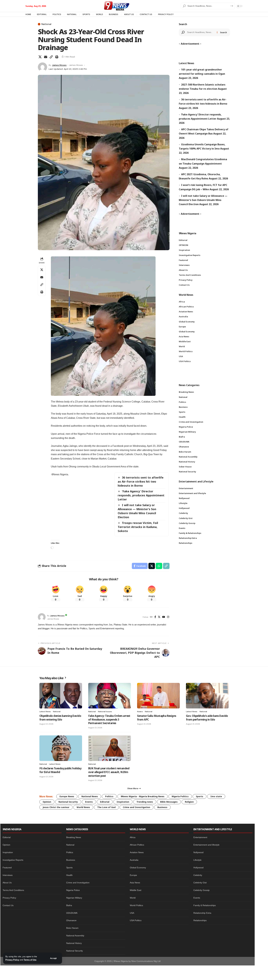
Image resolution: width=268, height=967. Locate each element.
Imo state (216, 796)
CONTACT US (146, 14)
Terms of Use (30, 960)
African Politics (137, 845)
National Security (68, 801)
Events (89, 801)
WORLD (99, 14)
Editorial (104, 801)
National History (74, 943)
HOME (28, 14)
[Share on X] (40, 56)
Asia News (135, 882)
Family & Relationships (204, 905)
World (133, 898)
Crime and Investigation (136, 807)
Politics (109, 796)
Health (69, 875)
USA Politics (135, 920)
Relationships (200, 920)
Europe (133, 875)
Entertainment (200, 837)
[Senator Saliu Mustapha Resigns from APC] (158, 695)
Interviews (8, 875)
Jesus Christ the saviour (56, 807)
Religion (189, 801)
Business (162, 807)
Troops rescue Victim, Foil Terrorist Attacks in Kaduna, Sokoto (138, 527)
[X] (159, 617)
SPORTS (86, 14)
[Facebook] (155, 617)
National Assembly (75, 935)
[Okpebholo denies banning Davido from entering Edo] (60, 695)
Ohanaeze (71, 920)
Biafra (69, 905)
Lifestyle (197, 860)
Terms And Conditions (13, 890)
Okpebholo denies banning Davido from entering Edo (60, 717)
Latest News (45, 711)
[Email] (45, 56)
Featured (7, 867)
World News (83, 807)
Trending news (144, 801)
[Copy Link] (51, 56)
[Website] (151, 617)
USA (132, 913)
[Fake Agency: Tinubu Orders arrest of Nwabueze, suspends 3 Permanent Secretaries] (109, 695)
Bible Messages (169, 801)
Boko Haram (72, 928)
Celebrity (197, 875)
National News (89, 796)
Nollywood (198, 852)
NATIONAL (72, 14)
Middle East (135, 890)
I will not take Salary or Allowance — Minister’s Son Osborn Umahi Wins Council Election (137, 511)
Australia (134, 860)
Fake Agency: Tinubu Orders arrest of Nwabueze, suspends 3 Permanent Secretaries (109, 719)
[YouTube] (163, 617)
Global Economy (138, 867)
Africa (132, 837)
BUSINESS (113, 14)
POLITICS (57, 14)
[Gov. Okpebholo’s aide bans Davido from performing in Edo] (207, 695)
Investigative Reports (13, 860)
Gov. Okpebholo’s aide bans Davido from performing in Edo (207, 717)
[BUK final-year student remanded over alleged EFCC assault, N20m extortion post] (109, 748)
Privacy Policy (12, 960)
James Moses (59, 65)
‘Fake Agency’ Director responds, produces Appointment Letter (141, 495)
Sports (199, 796)
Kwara (140, 711)
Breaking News (73, 837)
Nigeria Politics (180, 796)
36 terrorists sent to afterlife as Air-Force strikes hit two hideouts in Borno (140, 481)
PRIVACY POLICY (166, 14)
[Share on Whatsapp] (159, 566)
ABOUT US (129, 14)
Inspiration (123, 801)
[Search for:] (201, 32)
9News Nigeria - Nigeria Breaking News (142, 796)
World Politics (136, 905)
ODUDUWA (71, 913)
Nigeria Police (73, 890)
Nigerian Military (74, 898)
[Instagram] (168, 617)
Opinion (47, 801)
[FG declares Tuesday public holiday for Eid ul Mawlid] (60, 748)
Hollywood (198, 867)
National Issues (105, 711)
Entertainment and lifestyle (206, 845)
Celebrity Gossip (201, 890)
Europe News (67, 796)
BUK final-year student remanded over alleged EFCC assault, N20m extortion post (108, 772)
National (46, 24)
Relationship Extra (202, 913)
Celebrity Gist (200, 882)
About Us (7, 882)
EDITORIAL (42, 14)
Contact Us (8, 905)
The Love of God (106, 807)
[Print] (57, 56)
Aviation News (137, 852)
